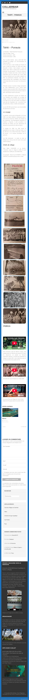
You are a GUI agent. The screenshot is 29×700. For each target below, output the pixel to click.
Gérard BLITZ (15, 535)
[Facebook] (2, 2)
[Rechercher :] (12, 496)
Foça (5, 523)
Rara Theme (12, 694)
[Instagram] (7, 2)
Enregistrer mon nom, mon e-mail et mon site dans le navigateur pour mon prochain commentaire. (13, 474)
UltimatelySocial (24, 699)
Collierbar (10, 6)
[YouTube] (9, 2)
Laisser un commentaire (9, 42)
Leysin (4, 426)
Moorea (4, 418)
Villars (5, 511)
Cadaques (11, 539)
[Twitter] (4, 2)
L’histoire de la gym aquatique (10, 515)
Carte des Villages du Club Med (11, 507)
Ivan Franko (7, 519)
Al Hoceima (13, 543)
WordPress (23, 694)
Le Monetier (24, 426)
